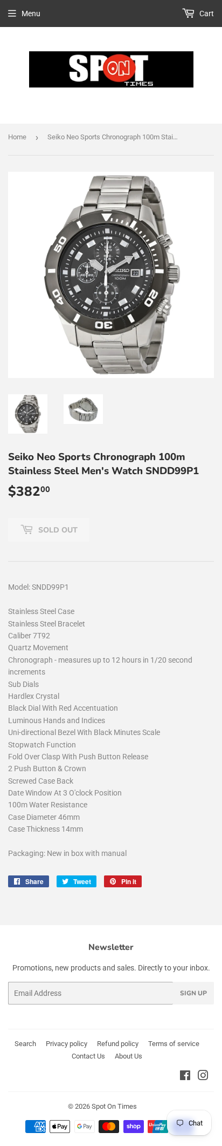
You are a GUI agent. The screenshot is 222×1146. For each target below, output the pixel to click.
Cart (206, 13)
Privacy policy (66, 1044)
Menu (31, 13)
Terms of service (173, 1044)
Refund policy (117, 1044)
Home (17, 137)
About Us (128, 1056)
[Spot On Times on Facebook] (185, 1077)
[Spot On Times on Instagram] (203, 1077)
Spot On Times (114, 1106)
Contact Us (88, 1056)
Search (25, 1044)
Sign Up (193, 993)
